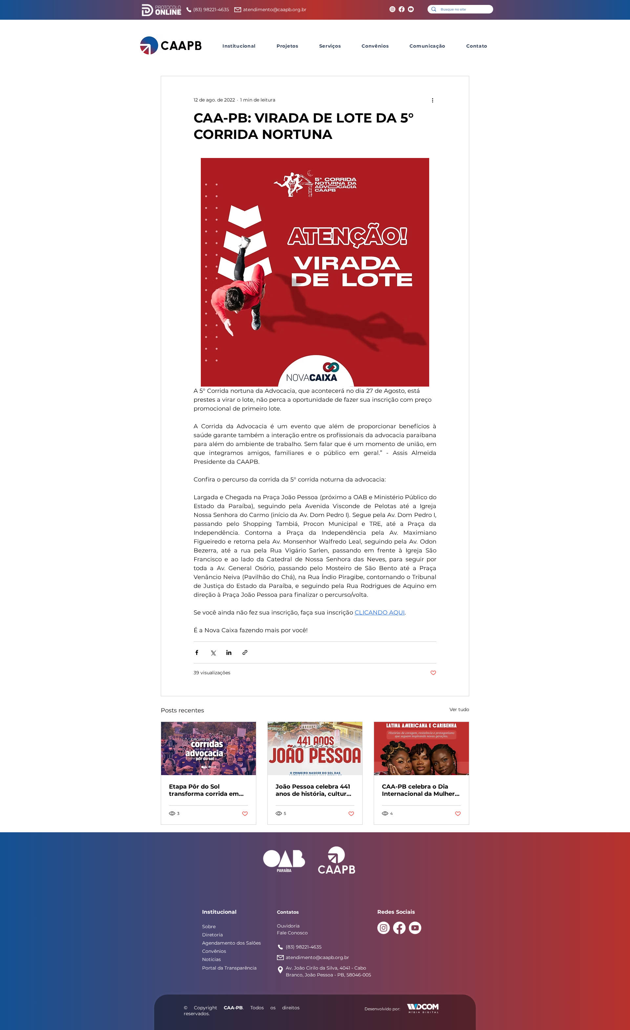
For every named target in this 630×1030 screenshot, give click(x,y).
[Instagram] (392, 9)
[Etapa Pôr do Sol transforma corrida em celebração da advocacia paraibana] (208, 748)
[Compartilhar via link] (245, 652)
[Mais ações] (432, 100)
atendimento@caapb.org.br (274, 9)
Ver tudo (459, 709)
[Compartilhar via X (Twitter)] (213, 652)
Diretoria (212, 935)
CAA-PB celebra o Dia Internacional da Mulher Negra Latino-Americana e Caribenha (420, 790)
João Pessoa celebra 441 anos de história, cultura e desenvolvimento (313, 790)
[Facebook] (402, 9)
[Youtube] (411, 9)
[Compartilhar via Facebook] (197, 652)
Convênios (214, 951)
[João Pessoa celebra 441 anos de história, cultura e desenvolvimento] (315, 748)
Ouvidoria (288, 926)
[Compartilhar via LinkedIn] (229, 652)
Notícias (211, 959)
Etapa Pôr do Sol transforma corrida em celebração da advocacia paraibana (207, 790)
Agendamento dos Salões (231, 943)
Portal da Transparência (229, 968)
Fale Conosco (292, 933)
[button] (239, 46)
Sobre (209, 926)
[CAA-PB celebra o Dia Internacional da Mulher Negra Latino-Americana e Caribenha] (421, 748)
